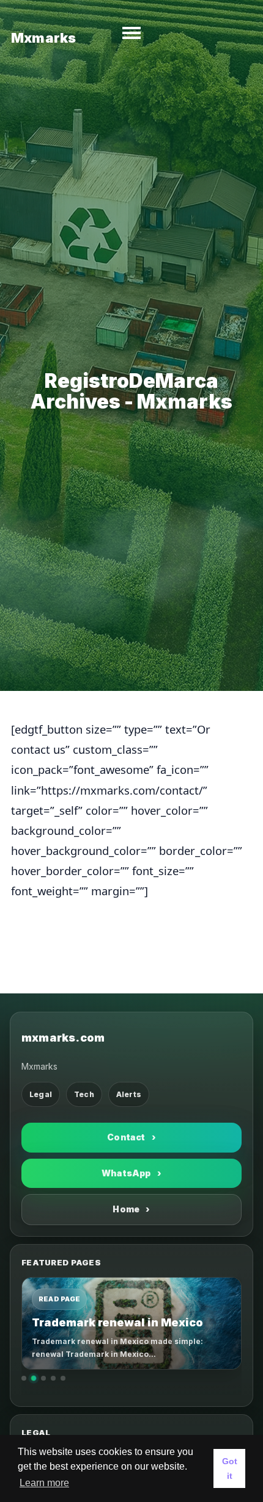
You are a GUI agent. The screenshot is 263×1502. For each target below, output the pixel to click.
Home (131, 1209)
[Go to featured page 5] (63, 1378)
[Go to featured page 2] (34, 1378)
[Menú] (131, 32)
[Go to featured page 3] (43, 1378)
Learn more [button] (44, 1483)
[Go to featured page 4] (53, 1378)
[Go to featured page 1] (23, 1378)
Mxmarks (43, 38)
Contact (131, 1137)
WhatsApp (131, 1173)
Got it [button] (229, 1468)
